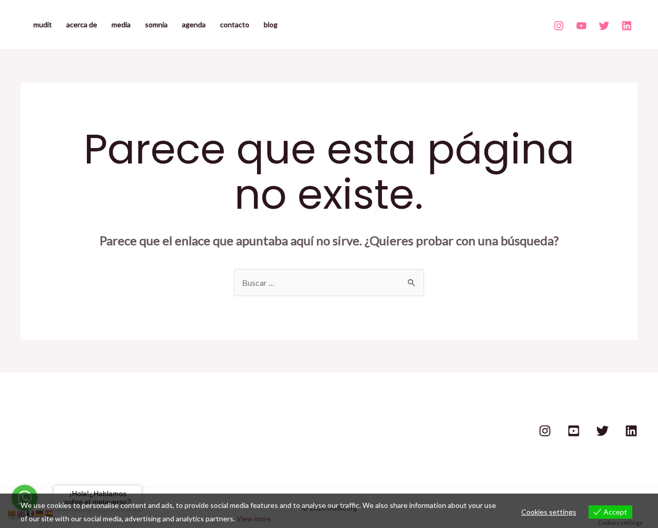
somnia (156, 24)
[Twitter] (604, 26)
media (121, 24)
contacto (234, 24)
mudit (42, 24)
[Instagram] (559, 26)
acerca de (81, 24)
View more (253, 518)
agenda (194, 24)
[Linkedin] (627, 26)
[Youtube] (581, 26)
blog (271, 24)
